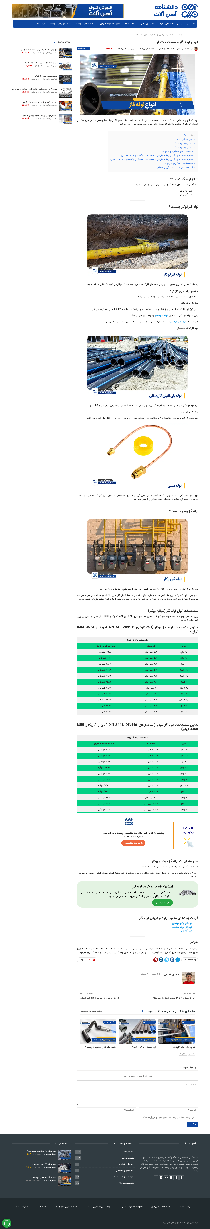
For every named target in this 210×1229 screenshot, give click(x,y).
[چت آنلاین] (6, 1223)
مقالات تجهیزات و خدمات (124, 1176)
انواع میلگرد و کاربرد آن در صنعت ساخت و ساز (39, 49)
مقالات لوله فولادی (83, 48)
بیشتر (42, 23)
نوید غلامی (162, 48)
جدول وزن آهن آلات (61, 23)
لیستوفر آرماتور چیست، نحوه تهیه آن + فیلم (40, 115)
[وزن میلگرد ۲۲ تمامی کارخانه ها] (64, 1168)
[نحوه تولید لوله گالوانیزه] (176, 1031)
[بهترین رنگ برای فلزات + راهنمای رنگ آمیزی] (65, 106)
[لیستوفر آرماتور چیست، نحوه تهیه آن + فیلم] (65, 119)
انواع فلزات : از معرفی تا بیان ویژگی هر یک (40, 62)
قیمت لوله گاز (162, 903)
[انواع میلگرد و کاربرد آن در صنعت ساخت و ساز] (65, 53)
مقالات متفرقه (21, 1206)
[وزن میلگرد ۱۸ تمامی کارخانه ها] (64, 1181)
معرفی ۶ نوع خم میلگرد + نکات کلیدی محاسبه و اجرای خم (34, 89)
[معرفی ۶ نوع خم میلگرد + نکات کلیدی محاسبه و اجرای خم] (65, 93)
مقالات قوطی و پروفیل (161, 1206)
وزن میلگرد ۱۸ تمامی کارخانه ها (44, 1177)
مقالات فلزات (41, 1206)
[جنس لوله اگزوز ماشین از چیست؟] (98, 1031)
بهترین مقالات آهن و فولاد (170, 23)
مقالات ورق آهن (128, 1158)
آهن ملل (191, 23)
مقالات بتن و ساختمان (125, 1170)
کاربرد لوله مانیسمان (133, 843)
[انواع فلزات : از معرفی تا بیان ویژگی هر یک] (65, 66)
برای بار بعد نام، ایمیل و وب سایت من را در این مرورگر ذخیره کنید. (168, 1117)
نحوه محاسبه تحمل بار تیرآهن (45, 76)
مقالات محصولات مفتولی (132, 1206)
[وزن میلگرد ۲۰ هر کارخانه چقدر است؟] (64, 1155)
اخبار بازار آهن (147, 23)
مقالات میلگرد (129, 1151)
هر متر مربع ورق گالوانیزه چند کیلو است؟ (100, 998)
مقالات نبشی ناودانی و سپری (100, 1206)
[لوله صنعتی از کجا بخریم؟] (137, 1031)
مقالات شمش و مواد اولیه (67, 1206)
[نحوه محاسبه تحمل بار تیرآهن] (65, 80)
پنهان (185, 134)
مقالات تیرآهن (186, 1206)
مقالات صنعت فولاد (127, 1183)
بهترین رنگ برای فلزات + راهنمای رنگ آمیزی (39, 102)
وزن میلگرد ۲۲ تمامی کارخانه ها (44, 1164)
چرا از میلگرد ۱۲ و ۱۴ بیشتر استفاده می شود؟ (174, 998)
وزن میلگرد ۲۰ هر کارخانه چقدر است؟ (41, 1151)
